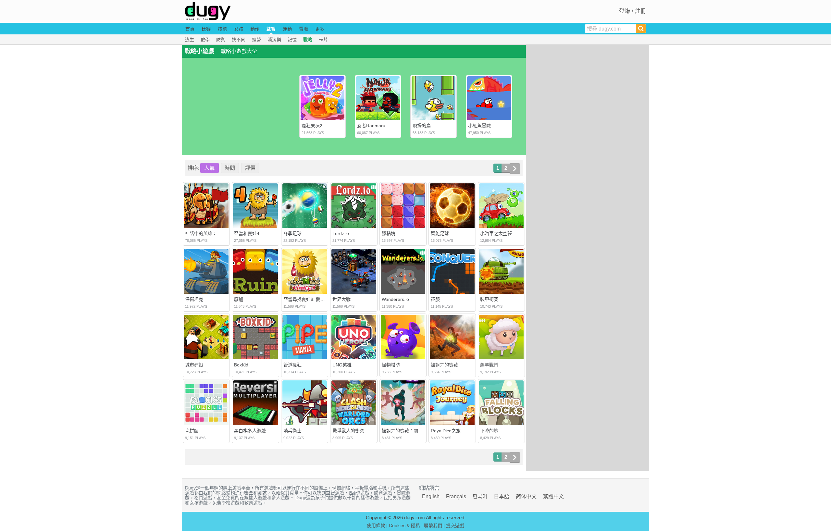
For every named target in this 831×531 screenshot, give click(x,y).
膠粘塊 (388, 233)
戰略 (307, 39)
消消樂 (274, 39)
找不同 (238, 39)
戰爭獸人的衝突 (348, 430)
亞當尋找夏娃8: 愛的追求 (308, 299)
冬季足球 (292, 233)
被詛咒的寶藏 (444, 364)
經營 (256, 39)
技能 (222, 28)
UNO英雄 (342, 364)
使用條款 (376, 525)
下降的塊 (489, 430)
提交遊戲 (455, 525)
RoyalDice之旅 (446, 430)
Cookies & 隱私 (404, 525)
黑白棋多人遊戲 (250, 430)
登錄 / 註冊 (632, 11)
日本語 (501, 496)
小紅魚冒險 (479, 125)
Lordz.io (340, 233)
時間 (230, 168)
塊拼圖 (192, 430)
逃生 (189, 39)
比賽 (206, 28)
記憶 (292, 39)
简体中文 (526, 496)
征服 (435, 299)
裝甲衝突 (489, 299)
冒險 (303, 28)
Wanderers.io (395, 299)
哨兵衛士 (292, 430)
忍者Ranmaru (371, 125)
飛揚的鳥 (422, 125)
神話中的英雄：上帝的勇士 (212, 233)
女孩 (238, 28)
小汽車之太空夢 (496, 233)
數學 (205, 39)
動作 (254, 28)
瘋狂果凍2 (312, 125)
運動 (287, 28)
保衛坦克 (194, 299)
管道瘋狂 (292, 364)
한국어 (480, 496)
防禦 (220, 39)
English (431, 496)
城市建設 (194, 364)
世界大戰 (341, 299)
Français (456, 496)
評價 (250, 168)
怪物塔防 (391, 364)
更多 (319, 28)
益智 (271, 28)
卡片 (323, 39)
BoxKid (241, 364)
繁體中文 (553, 496)
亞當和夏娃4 (246, 233)
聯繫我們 (433, 525)
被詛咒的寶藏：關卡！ (404, 430)
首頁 (189, 28)
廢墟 (238, 299)
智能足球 (440, 233)
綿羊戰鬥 (489, 364)
